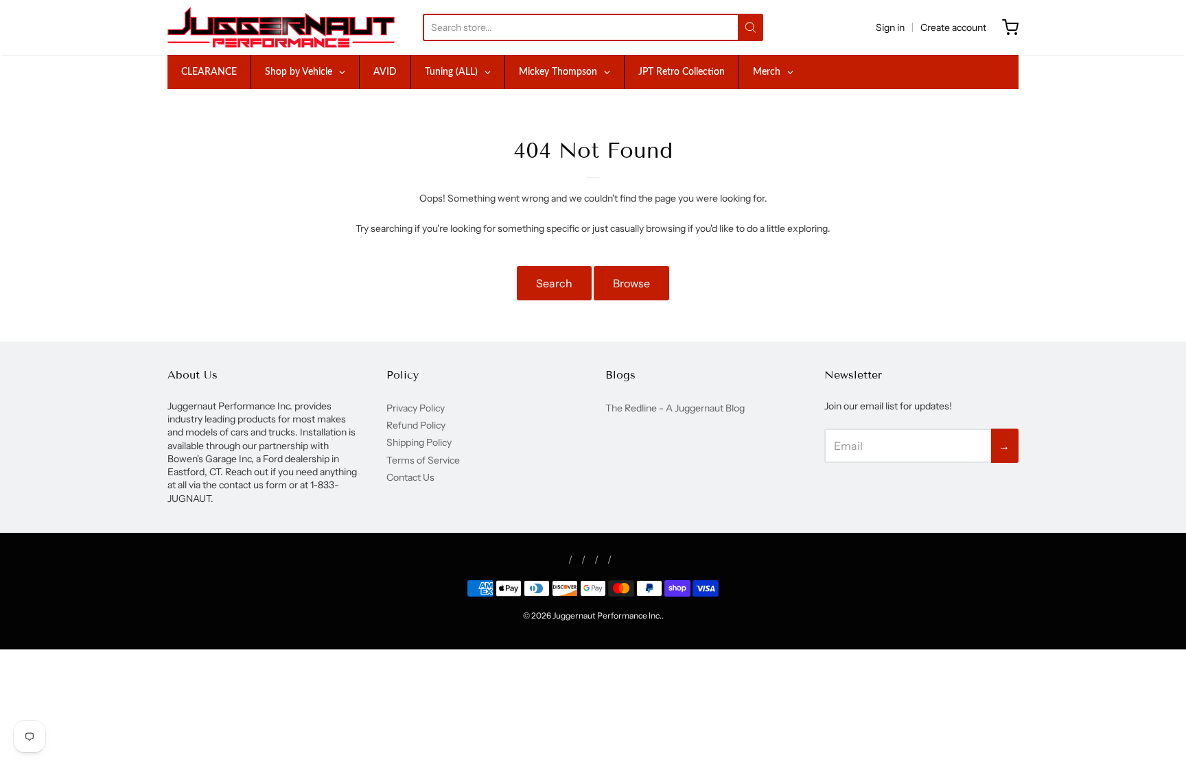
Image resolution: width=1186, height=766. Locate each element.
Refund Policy (415, 425)
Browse (631, 283)
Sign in (890, 27)
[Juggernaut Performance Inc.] (281, 27)
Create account (953, 27)
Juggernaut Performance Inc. (607, 615)
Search (554, 283)
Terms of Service (423, 460)
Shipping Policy (419, 442)
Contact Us (410, 477)
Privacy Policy (415, 408)
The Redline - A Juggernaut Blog (675, 408)
